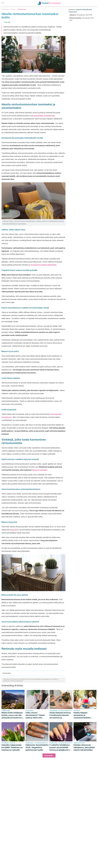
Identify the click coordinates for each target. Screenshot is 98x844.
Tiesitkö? (77, 710)
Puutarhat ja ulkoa (8, 743)
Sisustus (13, 9)
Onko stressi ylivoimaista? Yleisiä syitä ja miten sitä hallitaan (35, 715)
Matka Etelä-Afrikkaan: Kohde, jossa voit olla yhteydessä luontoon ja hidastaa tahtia (13, 715)
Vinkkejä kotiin (21, 9)
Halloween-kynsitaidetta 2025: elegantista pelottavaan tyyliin (37, 747)
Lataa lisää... (49, 755)
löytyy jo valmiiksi (39, 470)
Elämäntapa (5, 9)
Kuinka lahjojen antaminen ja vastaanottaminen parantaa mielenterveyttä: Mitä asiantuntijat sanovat (84, 715)
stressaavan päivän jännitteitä (43, 265)
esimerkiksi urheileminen (44, 116)
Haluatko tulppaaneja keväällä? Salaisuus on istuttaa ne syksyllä (12, 747)
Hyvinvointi (30, 710)
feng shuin (14, 530)
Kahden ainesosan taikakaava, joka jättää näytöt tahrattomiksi (84, 747)
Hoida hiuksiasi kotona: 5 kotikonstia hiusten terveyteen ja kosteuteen (60, 715)
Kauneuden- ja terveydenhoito (60, 710)
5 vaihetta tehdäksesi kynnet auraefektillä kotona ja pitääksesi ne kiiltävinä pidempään (60, 747)
